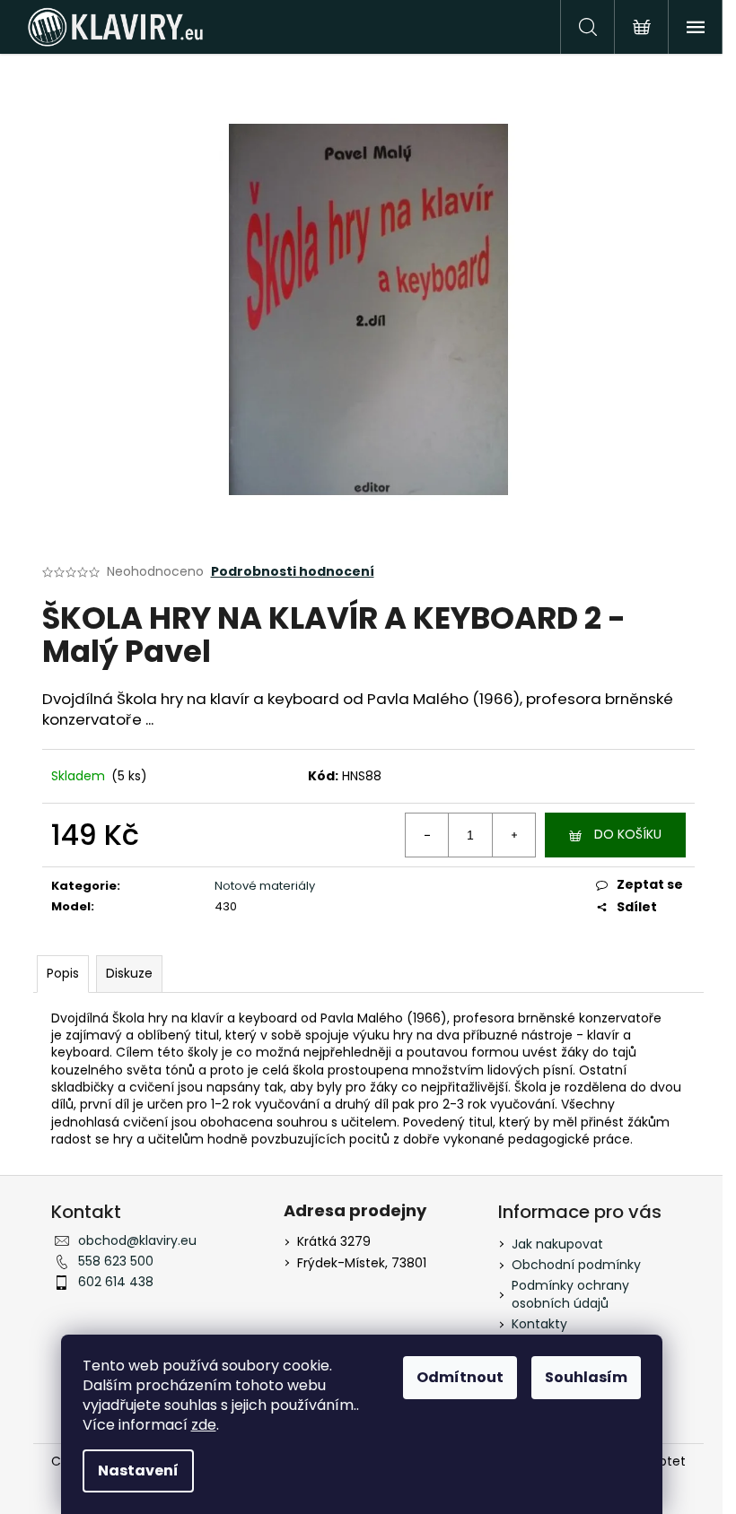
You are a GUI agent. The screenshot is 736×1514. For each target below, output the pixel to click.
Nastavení (138, 1470)
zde (203, 1424)
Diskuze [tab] (129, 973)
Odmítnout (460, 1377)
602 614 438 (115, 1282)
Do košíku (628, 834)
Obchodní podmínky (576, 1265)
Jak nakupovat (557, 1244)
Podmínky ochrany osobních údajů (570, 1293)
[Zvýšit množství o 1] (513, 835)
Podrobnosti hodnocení (292, 571)
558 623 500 (115, 1261)
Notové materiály (265, 885)
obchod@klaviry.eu (137, 1240)
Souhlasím (586, 1377)
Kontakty (539, 1324)
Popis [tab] (63, 973)
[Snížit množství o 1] (427, 835)
